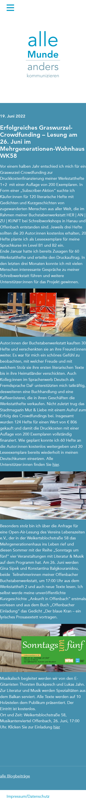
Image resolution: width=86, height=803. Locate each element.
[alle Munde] (43, 55)
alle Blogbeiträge (15, 776)
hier (55, 464)
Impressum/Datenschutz (28, 796)
